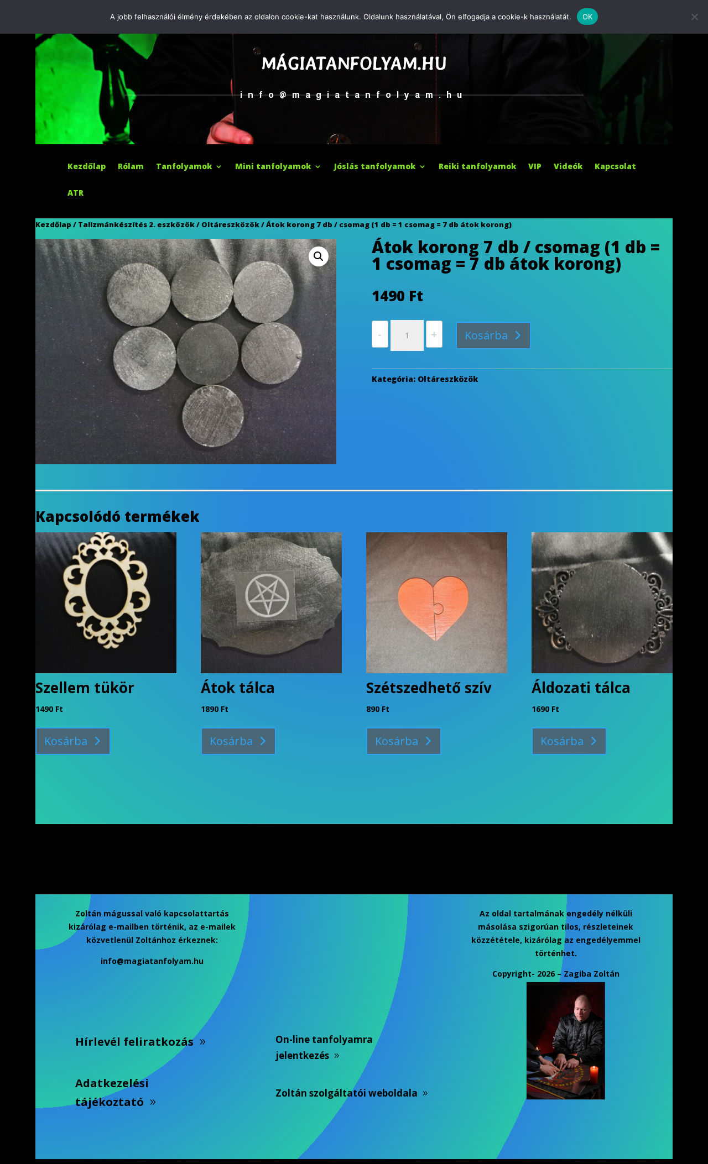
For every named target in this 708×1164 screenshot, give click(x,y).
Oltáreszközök (230, 224)
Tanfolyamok (184, 166)
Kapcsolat (615, 166)
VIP (535, 166)
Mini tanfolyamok (273, 166)
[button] (319, 256)
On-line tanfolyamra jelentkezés (324, 1047)
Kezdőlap (86, 166)
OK (587, 16)
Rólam (131, 166)
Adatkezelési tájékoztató (112, 1092)
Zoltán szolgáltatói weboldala (346, 1093)
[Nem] (694, 16)
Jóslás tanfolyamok (374, 166)
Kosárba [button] (65, 740)
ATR (75, 193)
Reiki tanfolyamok (477, 166)
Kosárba (486, 335)
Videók (568, 166)
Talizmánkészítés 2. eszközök (136, 224)
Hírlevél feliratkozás (134, 1041)
